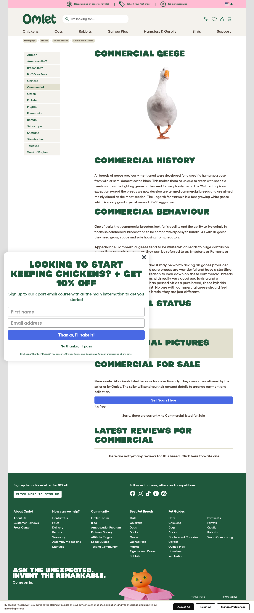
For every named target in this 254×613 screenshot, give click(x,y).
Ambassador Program (106, 527)
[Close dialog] (144, 257)
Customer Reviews (26, 522)
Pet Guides (176, 511)
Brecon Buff (35, 67)
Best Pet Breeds (142, 511)
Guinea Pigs (138, 541)
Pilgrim (32, 106)
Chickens (136, 522)
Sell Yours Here (163, 400)
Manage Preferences (233, 606)
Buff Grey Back (37, 74)
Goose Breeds (61, 40)
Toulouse (33, 145)
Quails (211, 527)
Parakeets (214, 518)
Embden (32, 100)
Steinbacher (35, 139)
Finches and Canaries (183, 537)
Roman (32, 119)
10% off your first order (138, 4)
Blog (94, 522)
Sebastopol (35, 126)
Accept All (183, 606)
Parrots (134, 546)
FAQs (55, 522)
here (194, 456)
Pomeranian (35, 113)
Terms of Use (198, 597)
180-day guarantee (177, 4)
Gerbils (173, 541)
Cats (133, 518)
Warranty (58, 537)
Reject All (205, 606)
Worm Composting (220, 537)
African (32, 54)
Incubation (175, 556)
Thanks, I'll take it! (76, 334)
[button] (204, 511)
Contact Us (60, 518)
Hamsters (174, 551)
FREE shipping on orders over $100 (91, 4)
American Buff (37, 61)
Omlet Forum (100, 518)
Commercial (35, 87)
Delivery (57, 527)
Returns (57, 532)
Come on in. (23, 582)
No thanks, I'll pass (76, 346)
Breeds (44, 40)
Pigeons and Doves (142, 551)
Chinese (32, 80)
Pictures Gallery (101, 532)
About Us (20, 518)
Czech (31, 93)
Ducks (134, 532)
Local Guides (100, 541)
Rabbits (135, 556)
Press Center (22, 527)
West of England (38, 152)
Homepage (30, 40)
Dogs (133, 527)
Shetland (33, 132)
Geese (134, 537)
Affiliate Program (102, 537)
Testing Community (104, 546)
